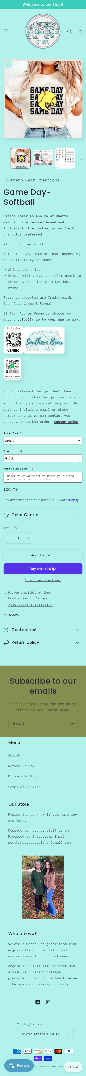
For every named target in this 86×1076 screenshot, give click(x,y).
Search (14, 755)
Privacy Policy (22, 776)
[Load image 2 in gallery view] (43, 158)
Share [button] (14, 615)
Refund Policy (21, 766)
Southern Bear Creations (36, 1066)
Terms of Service (24, 787)
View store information (30, 604)
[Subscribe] (72, 723)
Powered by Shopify (63, 1066)
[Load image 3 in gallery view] (65, 158)
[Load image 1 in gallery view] (20, 158)
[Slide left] (4, 159)
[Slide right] (81, 159)
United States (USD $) (40, 1034)
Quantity (11, 527)
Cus (57, 422)
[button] (6, 31)
